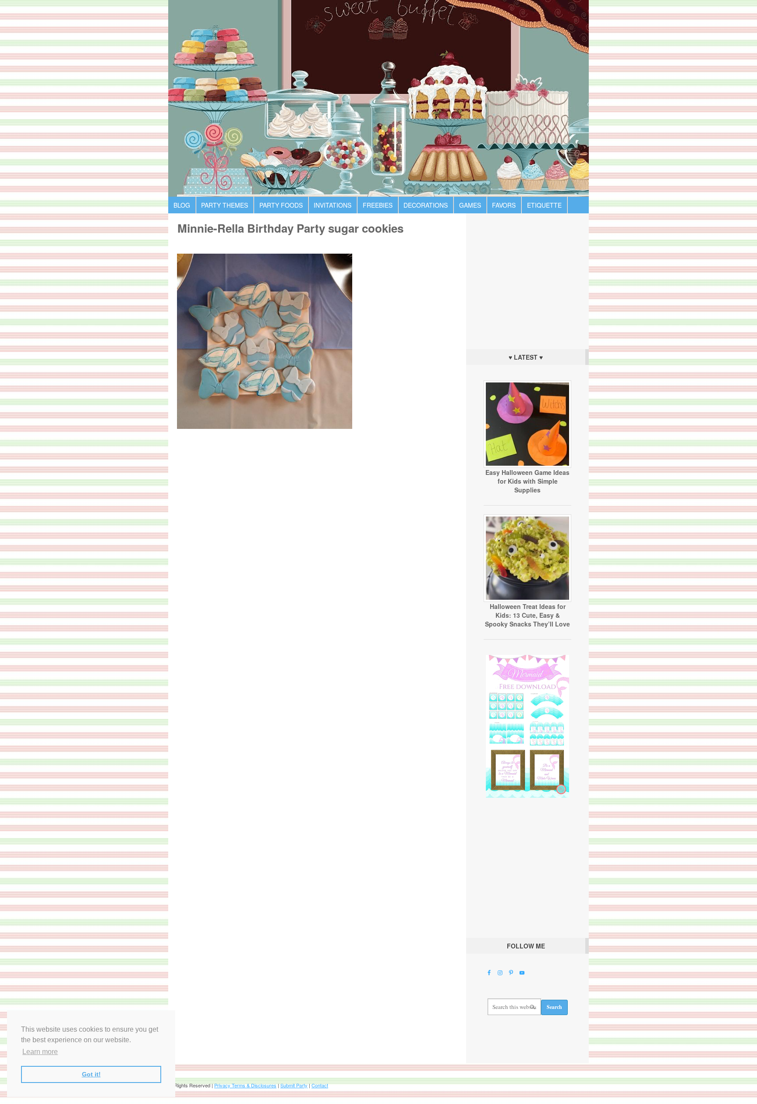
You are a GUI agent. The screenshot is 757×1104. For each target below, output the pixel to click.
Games (470, 205)
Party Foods (281, 205)
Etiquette (544, 205)
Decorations (425, 205)
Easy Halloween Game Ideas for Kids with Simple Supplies (527, 481)
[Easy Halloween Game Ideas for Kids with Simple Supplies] (527, 466)
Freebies (378, 205)
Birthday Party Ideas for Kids (378, 98)
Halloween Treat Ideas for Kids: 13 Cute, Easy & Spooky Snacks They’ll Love (527, 615)
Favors (504, 205)
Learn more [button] (40, 1051)
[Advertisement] (527, 279)
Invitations (332, 205)
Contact (319, 1085)
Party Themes (224, 205)
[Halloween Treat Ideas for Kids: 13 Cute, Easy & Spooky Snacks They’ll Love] (527, 600)
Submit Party (294, 1085)
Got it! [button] (91, 1074)
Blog (181, 205)
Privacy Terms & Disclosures (245, 1085)
